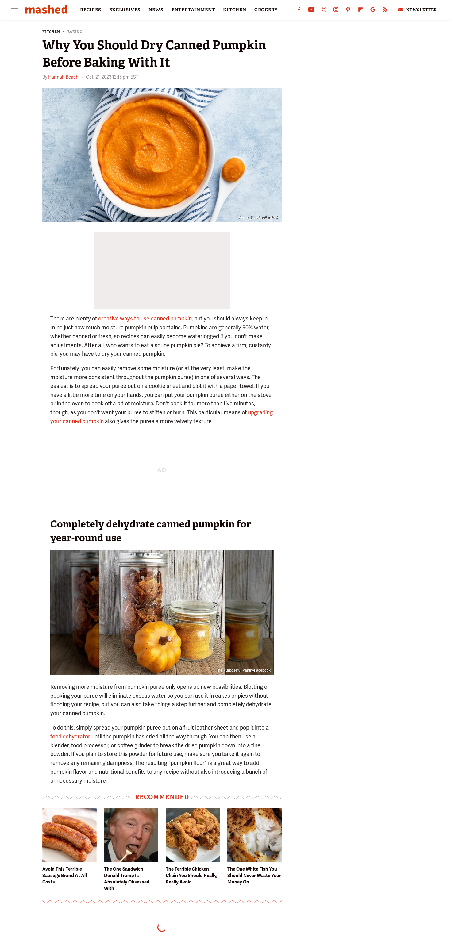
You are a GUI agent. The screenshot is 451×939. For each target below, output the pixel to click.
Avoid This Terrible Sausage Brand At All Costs (64, 875)
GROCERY (266, 10)
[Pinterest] (348, 11)
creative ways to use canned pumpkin (145, 318)
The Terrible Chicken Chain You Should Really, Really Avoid (192, 875)
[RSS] (385, 11)
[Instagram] (336, 11)
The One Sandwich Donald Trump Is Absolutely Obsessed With (126, 878)
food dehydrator (70, 736)
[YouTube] (311, 11)
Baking (75, 31)
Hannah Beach (63, 77)
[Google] (372, 11)
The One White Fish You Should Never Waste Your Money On (254, 875)
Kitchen (51, 31)
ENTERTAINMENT (193, 10)
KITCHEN (234, 10)
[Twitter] (323, 11)
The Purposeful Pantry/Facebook (243, 670)
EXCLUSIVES (125, 10)
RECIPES (90, 10)
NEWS (156, 10)
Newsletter (421, 10)
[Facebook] (299, 11)
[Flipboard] (360, 11)
